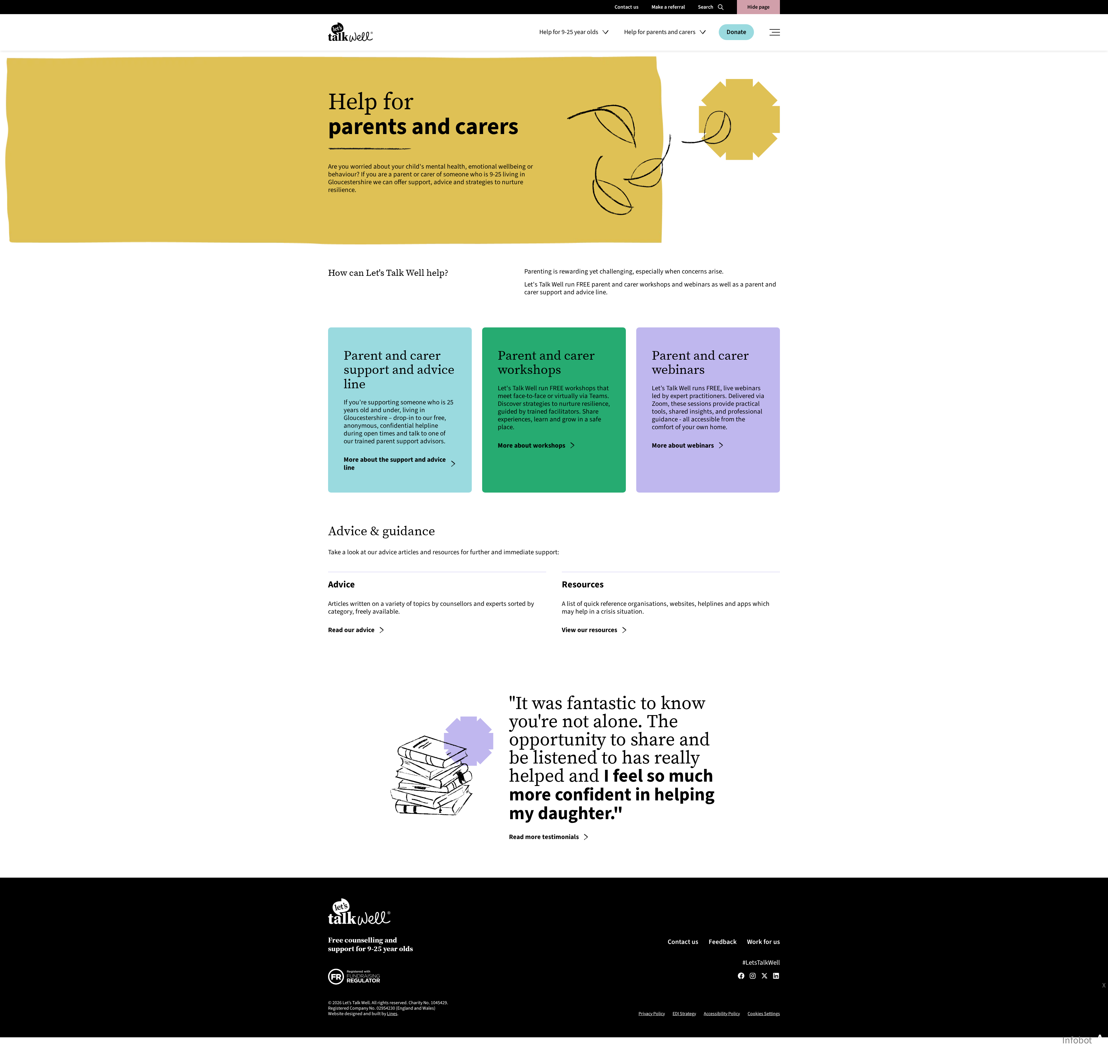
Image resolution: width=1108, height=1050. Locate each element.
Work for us (763, 942)
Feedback (723, 942)
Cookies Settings (764, 1014)
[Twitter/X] (764, 976)
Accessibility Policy (722, 1014)
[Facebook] (741, 976)
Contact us (683, 942)
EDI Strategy (684, 1014)
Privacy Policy (652, 1014)
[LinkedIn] (776, 976)
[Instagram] (753, 976)
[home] (350, 32)
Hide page (758, 7)
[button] (573, 32)
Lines (392, 1014)
